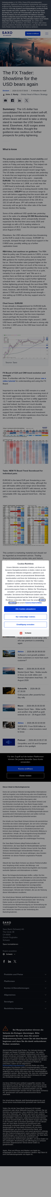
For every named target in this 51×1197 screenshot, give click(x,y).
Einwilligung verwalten (25, 624)
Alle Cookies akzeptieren (25, 609)
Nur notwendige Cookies (25, 617)
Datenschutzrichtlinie (33, 603)
